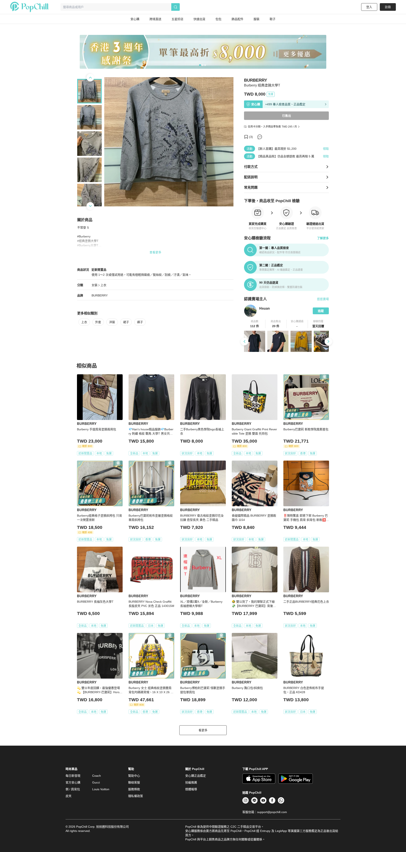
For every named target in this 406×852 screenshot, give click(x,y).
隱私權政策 (135, 796)
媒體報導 (191, 789)
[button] (254, 324)
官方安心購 (73, 782)
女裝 (94, 285)
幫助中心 (134, 775)
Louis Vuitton (100, 789)
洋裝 (112, 322)
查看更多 (155, 252)
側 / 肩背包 (73, 789)
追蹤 (321, 311)
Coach (96, 775)
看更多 (203, 730)
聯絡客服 (134, 782)
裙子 (126, 322)
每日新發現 (73, 775)
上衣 (103, 285)
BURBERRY (100, 295)
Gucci (96, 782)
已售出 (286, 115)
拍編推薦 (191, 782)
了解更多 (323, 238)
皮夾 (68, 796)
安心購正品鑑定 (195, 775)
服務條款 (134, 789)
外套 (98, 322)
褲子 (140, 322)
